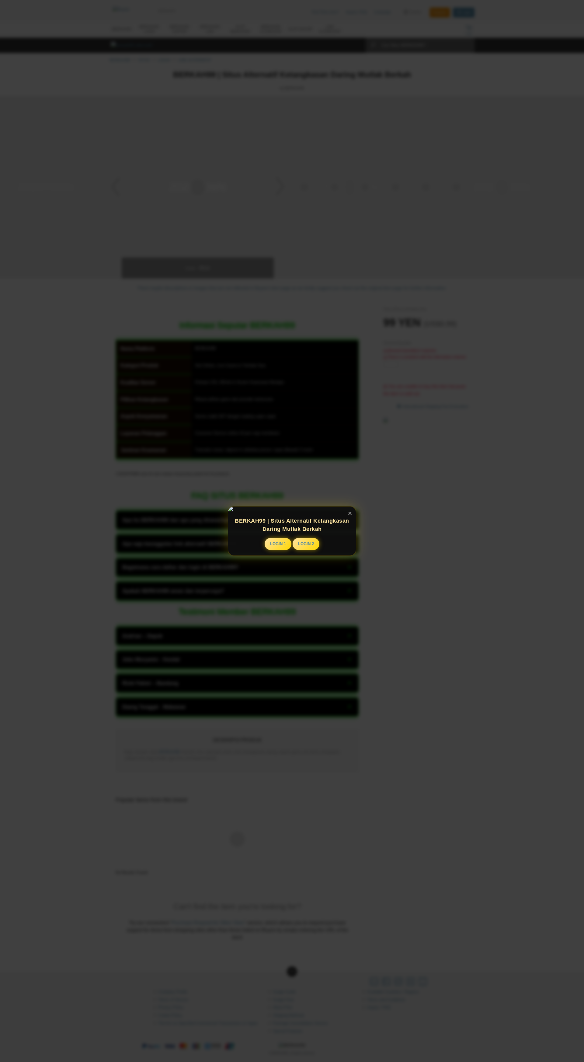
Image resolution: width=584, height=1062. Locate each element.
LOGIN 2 (306, 544)
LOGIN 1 (278, 544)
